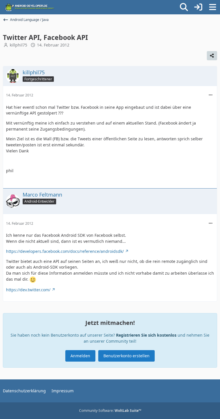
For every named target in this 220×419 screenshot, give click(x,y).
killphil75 (18, 45)
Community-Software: (110, 410)
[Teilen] (212, 55)
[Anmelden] (198, 7)
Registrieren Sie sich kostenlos (146, 335)
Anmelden (80, 355)
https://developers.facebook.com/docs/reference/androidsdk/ (65, 251)
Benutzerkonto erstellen (126, 355)
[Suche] (184, 7)
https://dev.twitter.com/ (28, 289)
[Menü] (212, 7)
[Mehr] (210, 95)
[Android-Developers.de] (30, 7)
